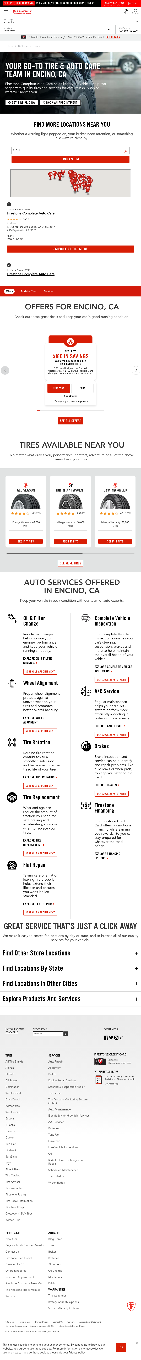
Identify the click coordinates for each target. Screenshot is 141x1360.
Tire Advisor (13, 1182)
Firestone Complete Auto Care (31, 213)
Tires (51, 1245)
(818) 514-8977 (15, 239)
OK (121, 1347)
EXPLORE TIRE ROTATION (39, 777)
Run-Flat (10, 1144)
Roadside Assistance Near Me (24, 1283)
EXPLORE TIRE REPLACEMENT (32, 842)
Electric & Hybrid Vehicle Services (68, 1115)
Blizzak (10, 1074)
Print (82, 388)
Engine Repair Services (62, 1080)
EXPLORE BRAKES (106, 785)
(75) (83, 513)
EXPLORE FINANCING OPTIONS (107, 855)
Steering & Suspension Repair (66, 1087)
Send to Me (58, 388)
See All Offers (70, 420)
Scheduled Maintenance (63, 1170)
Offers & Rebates (16, 1271)
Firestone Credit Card (19, 1258)
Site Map (10, 1322)
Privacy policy (77, 1352)
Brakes (52, 1074)
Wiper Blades (56, 1183)
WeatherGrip (13, 1112)
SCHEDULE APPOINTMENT (40, 671)
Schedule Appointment (20, 1277)
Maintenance (56, 1277)
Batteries (53, 1128)
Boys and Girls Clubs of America (25, 1245)
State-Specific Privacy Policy (72, 1326)
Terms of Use (24, 1322)
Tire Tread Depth (16, 1207)
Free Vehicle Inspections (63, 1147)
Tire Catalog (13, 1175)
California (23, 46)
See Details (70, 396)
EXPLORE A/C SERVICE (109, 726)
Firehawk (11, 1150)
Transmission (56, 1176)
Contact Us (12, 1252)
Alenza (10, 1068)
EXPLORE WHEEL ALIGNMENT (33, 720)
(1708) (128, 513)
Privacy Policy (41, 1322)
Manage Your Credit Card (119, 1063)
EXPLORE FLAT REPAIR (37, 904)
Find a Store (126, 151)
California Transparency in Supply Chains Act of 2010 (30, 1326)
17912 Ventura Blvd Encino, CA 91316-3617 (31, 227)
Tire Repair (54, 1093)
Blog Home (55, 1239)
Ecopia (10, 1118)
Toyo (8, 1163)
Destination (12, 1087)
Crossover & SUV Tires (19, 1213)
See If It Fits (26, 541)
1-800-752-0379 (130, 31)
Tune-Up (53, 1135)
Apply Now (113, 1060)
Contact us (12, 1032)
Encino (36, 46)
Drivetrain (54, 1141)
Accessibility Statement (90, 1322)
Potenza (10, 1131)
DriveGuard (13, 1099)
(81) (29, 219)
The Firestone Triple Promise (23, 1290)
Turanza (10, 1125)
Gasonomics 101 (16, 1264)
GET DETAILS (113, 37)
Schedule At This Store (70, 249)
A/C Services (56, 1122)
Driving (52, 1283)
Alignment (54, 1068)
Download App (111, 1084)
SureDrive (12, 1156)
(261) (38, 513)
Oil (50, 1154)
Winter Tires (13, 1220)
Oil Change (55, 1271)
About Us (11, 1239)
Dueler (10, 1137)
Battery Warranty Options (63, 1302)
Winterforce (13, 1106)
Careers (70, 1322)
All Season (12, 1080)
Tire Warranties (15, 1188)
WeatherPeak (14, 1093)
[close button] (136, 1343)
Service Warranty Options (63, 1308)
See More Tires (70, 563)
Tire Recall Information (19, 1201)
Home (10, 46)
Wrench (10, 1296)
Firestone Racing (16, 1194)
